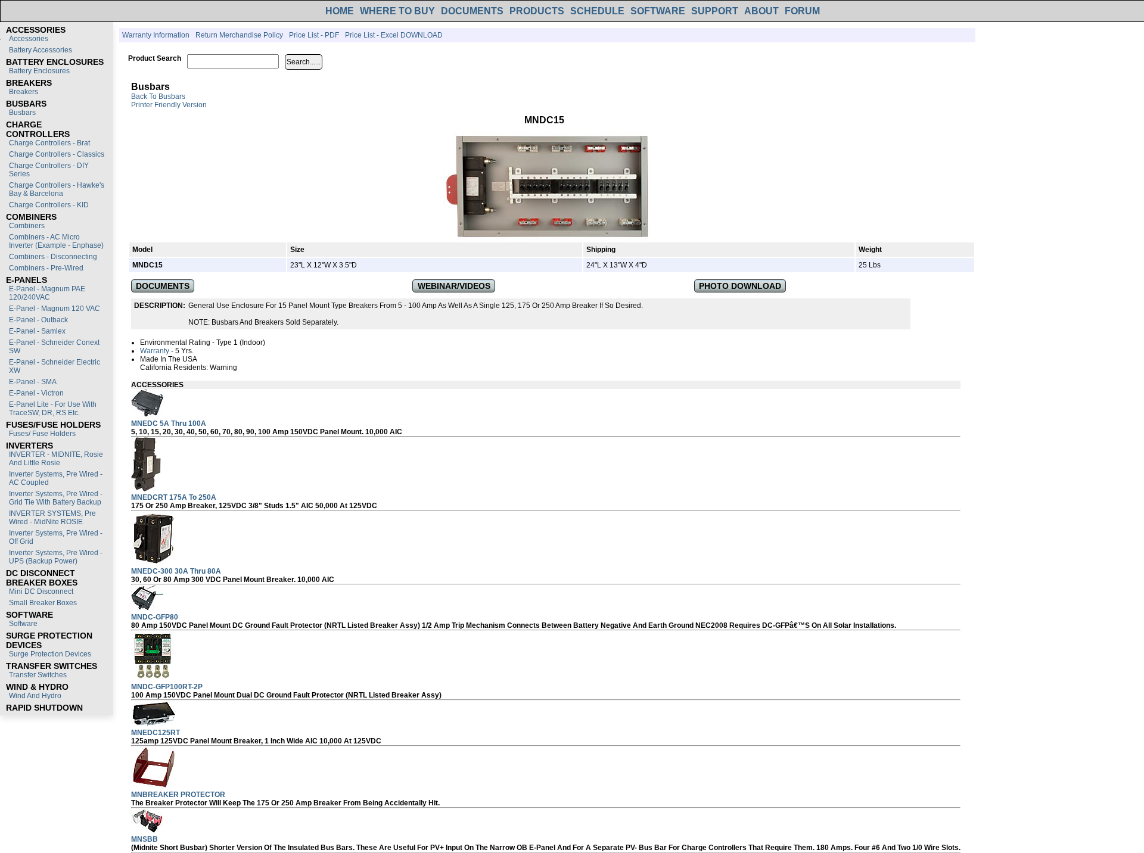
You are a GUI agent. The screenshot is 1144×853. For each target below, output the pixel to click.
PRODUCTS (536, 11)
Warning (223, 367)
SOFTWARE (657, 11)
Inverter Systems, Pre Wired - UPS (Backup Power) (55, 557)
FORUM (802, 11)
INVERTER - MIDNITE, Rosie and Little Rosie (56, 458)
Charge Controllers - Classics (56, 154)
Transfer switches (38, 675)
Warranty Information (155, 35)
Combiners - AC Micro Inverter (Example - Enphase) (56, 241)
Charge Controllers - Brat (49, 143)
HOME (339, 11)
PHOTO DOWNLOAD (740, 286)
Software (23, 623)
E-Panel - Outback (38, 320)
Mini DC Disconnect (41, 591)
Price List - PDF (314, 35)
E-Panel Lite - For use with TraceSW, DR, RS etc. (53, 408)
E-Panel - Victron (36, 393)
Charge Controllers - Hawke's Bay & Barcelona (56, 189)
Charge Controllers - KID (49, 205)
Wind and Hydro (35, 696)
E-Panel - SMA (33, 382)
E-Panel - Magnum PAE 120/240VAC (47, 293)
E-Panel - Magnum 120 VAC (54, 308)
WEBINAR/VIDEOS (454, 286)
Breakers (23, 92)
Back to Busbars (158, 96)
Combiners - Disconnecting (53, 257)
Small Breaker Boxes (43, 603)
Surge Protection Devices (50, 654)
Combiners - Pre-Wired (46, 268)
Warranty (154, 351)
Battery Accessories (40, 50)
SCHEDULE (597, 11)
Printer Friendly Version (169, 105)
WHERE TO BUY (397, 11)
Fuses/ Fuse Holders (42, 433)
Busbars (22, 112)
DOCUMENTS (472, 11)
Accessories (28, 39)
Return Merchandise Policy (239, 35)
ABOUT (761, 11)
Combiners (27, 226)
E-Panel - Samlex (37, 331)
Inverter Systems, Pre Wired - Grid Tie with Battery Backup (55, 498)
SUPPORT (714, 11)
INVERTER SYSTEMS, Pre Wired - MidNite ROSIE (52, 517)
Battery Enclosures (39, 71)
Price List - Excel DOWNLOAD (394, 35)
